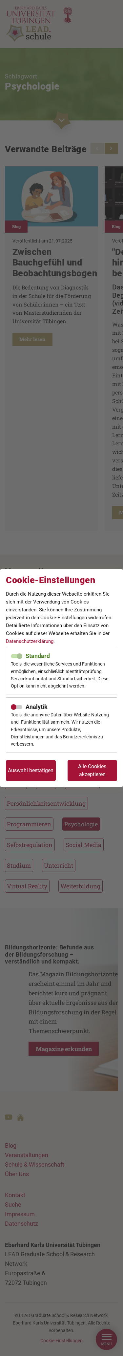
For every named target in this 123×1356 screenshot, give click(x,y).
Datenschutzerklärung (29, 641)
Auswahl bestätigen (30, 770)
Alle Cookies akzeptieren (92, 770)
